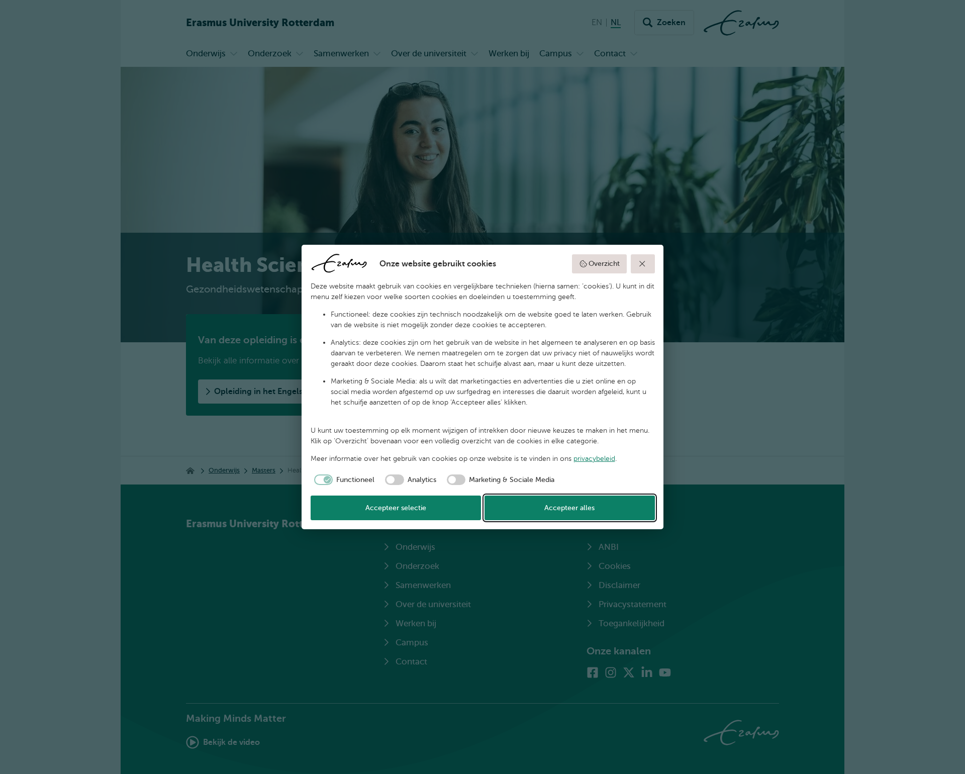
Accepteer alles (569, 508)
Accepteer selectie (395, 508)
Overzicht (604, 263)
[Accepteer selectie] (643, 263)
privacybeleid (594, 458)
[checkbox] (343, 480)
